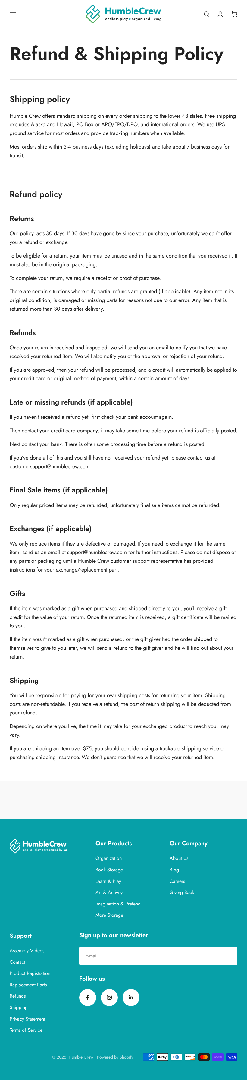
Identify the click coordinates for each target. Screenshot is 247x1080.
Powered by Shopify (115, 1057)
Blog (174, 869)
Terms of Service (26, 1030)
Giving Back (182, 892)
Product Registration (30, 973)
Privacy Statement (27, 1018)
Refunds (18, 995)
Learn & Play (108, 881)
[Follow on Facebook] (87, 997)
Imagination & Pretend (118, 903)
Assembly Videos (27, 950)
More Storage (109, 915)
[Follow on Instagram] (109, 997)
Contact (17, 962)
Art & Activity (109, 892)
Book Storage (109, 869)
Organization (108, 858)
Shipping (19, 1007)
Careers (177, 881)
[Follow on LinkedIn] (131, 997)
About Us (179, 858)
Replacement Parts (28, 984)
